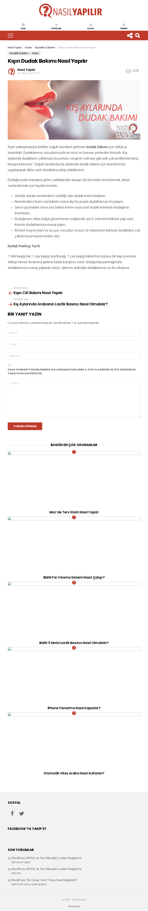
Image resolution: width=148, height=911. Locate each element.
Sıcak (90, 28)
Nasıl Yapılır (24, 862)
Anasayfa (74, 906)
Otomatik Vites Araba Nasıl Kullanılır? (74, 773)
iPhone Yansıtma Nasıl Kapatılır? (74, 708)
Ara (137, 35)
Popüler (56, 28)
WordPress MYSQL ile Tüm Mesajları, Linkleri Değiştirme (47, 858)
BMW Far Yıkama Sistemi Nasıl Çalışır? (74, 577)
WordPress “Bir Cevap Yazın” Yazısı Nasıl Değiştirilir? (44, 880)
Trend (123, 28)
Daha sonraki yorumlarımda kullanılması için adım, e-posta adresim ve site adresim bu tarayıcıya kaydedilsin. (72, 371)
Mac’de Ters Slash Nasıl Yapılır (74, 512)
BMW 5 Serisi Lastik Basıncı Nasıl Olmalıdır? (73, 643)
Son (23, 28)
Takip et (130, 35)
